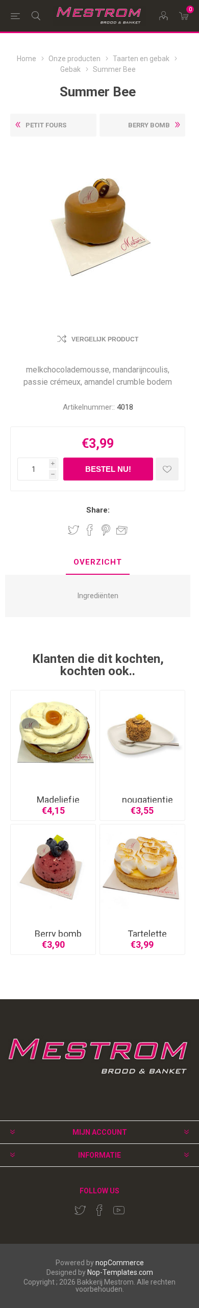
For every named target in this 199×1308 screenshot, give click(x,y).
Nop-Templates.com (120, 1272)
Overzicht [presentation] (97, 562)
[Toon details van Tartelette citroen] (142, 866)
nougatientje (147, 800)
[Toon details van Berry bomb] (53, 866)
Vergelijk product (104, 339)
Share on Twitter (73, 530)
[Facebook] (99, 1210)
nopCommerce (119, 1263)
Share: (98, 510)
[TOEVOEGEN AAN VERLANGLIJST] (167, 469)
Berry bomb (58, 934)
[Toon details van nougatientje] (142, 732)
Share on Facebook (89, 530)
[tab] (97, 563)
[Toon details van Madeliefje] (53, 732)
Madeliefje (58, 800)
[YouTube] (119, 1210)
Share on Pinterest (106, 530)
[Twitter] (80, 1210)
